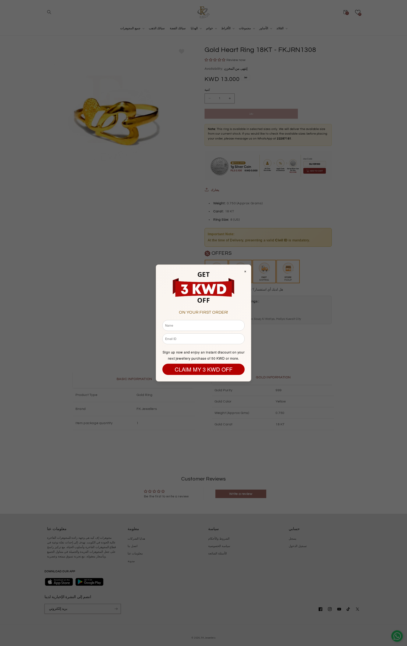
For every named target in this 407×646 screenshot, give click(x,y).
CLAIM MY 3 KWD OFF (204, 369)
